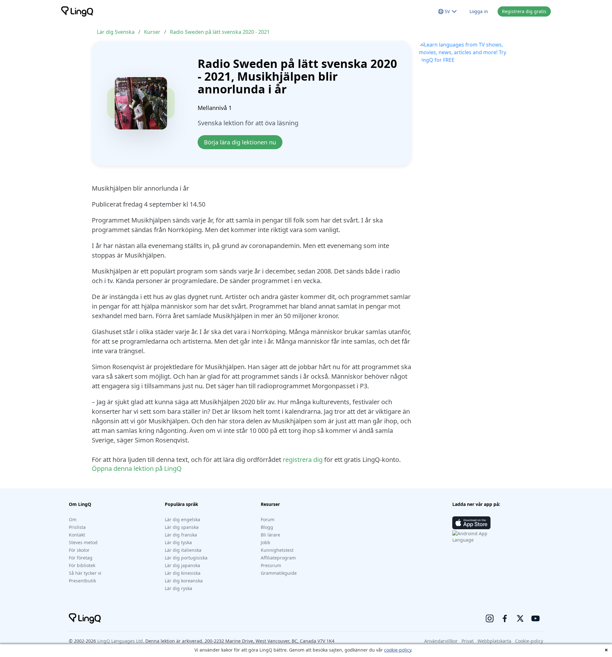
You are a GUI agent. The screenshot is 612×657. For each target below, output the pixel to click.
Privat (468, 641)
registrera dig (303, 459)
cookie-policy (397, 650)
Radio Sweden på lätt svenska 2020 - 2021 (220, 31)
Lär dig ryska (178, 588)
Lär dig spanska (182, 527)
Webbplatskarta (494, 641)
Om (72, 519)
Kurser (152, 31)
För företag (80, 558)
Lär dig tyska (178, 542)
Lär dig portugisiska (186, 558)
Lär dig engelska (182, 519)
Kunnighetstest (277, 550)
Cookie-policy (529, 641)
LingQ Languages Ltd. (120, 641)
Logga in (479, 11)
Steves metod (83, 542)
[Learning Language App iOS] (471, 522)
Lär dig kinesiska (182, 573)
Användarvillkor (441, 641)
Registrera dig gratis (524, 11)
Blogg (267, 527)
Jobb (265, 542)
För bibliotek (82, 565)
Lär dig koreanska (184, 581)
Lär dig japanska (182, 565)
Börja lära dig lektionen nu (240, 142)
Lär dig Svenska (116, 31)
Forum (267, 519)
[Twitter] (520, 618)
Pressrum (271, 565)
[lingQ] (77, 11)
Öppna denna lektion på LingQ (137, 468)
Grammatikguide (279, 573)
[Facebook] (505, 618)
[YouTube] (535, 618)
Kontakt (77, 535)
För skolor (79, 550)
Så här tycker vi (85, 573)
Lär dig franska (181, 535)
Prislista (77, 527)
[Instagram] (489, 618)
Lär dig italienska (183, 550)
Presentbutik (82, 581)
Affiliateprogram (278, 558)
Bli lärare (270, 535)
